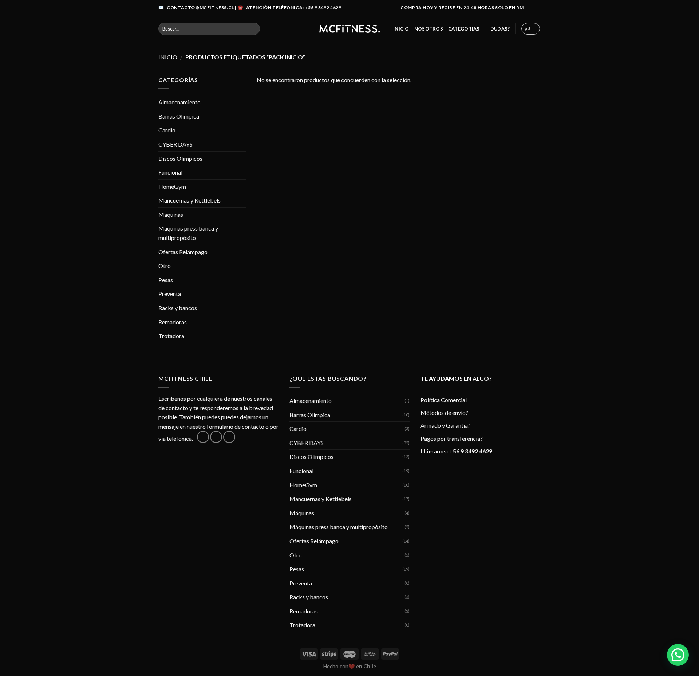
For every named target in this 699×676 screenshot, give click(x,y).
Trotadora (171, 335)
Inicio (401, 29)
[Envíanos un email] (229, 437)
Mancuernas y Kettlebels (189, 200)
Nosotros (428, 29)
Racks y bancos (177, 307)
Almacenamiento (179, 102)
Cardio (166, 130)
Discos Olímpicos (180, 158)
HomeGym (172, 186)
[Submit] (253, 29)
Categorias (464, 29)
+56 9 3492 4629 (470, 451)
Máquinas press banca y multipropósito (188, 233)
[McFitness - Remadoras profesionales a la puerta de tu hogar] (349, 29)
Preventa (169, 293)
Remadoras (172, 322)
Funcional (170, 172)
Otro (164, 265)
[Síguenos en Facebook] (530, 7)
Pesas (165, 279)
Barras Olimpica (178, 116)
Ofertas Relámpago (183, 251)
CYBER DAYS (175, 144)
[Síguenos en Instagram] (537, 7)
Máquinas (170, 214)
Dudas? (500, 29)
